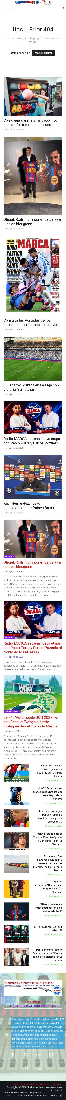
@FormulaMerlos (12, 711)
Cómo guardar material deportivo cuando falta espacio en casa (30, 122)
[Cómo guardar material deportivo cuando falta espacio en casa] (33, 96)
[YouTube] (39, 1068)
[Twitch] (51, 1055)
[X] (26, 1068)
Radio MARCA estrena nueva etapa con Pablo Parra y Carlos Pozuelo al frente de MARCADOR (33, 647)
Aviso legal (19, 1084)
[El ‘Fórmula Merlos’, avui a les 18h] (16, 934)
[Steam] (38, 1055)
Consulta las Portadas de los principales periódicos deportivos (31, 322)
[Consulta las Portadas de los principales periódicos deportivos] (33, 276)
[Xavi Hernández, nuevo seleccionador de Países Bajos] (33, 477)
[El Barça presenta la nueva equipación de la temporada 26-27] (16, 911)
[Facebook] (12, 1055)
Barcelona (9, 556)
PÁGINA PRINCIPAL (43, 53)
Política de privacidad (38, 1084)
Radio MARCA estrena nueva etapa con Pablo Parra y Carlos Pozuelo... (32, 441)
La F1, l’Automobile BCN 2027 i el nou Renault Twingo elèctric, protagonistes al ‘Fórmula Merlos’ (31, 721)
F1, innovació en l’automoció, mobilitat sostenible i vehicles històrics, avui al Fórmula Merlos (47, 863)
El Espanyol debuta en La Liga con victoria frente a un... (31, 387)
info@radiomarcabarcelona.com (34, 1006)
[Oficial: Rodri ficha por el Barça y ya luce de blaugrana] (33, 176)
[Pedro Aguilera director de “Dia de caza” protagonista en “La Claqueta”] (16, 889)
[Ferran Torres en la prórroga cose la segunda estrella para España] (16, 773)
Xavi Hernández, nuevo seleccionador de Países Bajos (29, 505)
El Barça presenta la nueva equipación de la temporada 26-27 (49, 908)
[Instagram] (25, 1055)
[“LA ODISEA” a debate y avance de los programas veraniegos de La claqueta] (16, 796)
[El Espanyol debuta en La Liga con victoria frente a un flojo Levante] (33, 359)
